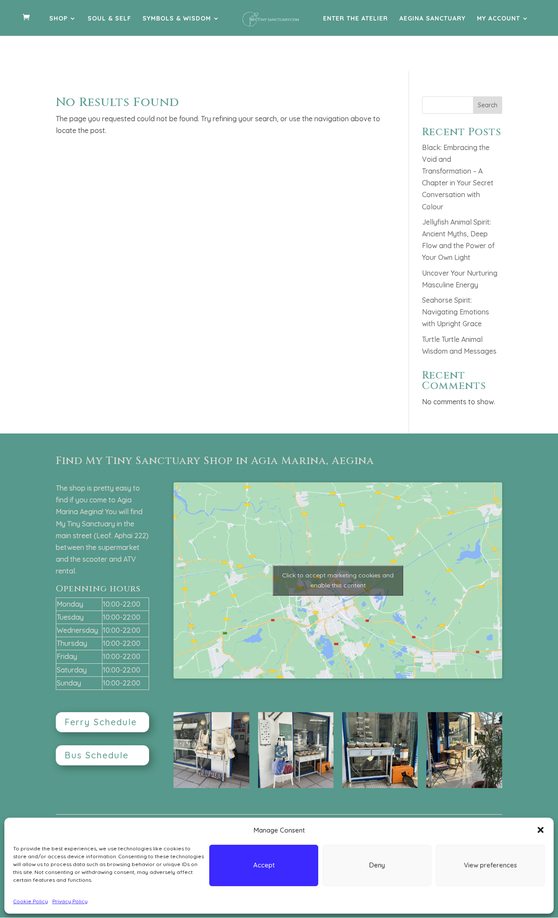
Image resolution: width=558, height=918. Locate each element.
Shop (58, 18)
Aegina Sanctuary (432, 18)
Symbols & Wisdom (177, 18)
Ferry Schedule (101, 722)
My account (498, 18)
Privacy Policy (70, 901)
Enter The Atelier (355, 18)
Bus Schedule (97, 755)
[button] (540, 830)
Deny (377, 865)
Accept (264, 865)
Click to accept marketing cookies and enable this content (338, 580)
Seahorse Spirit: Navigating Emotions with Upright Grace (455, 312)
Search (487, 105)
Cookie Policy (30, 901)
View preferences (490, 865)
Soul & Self (109, 18)
